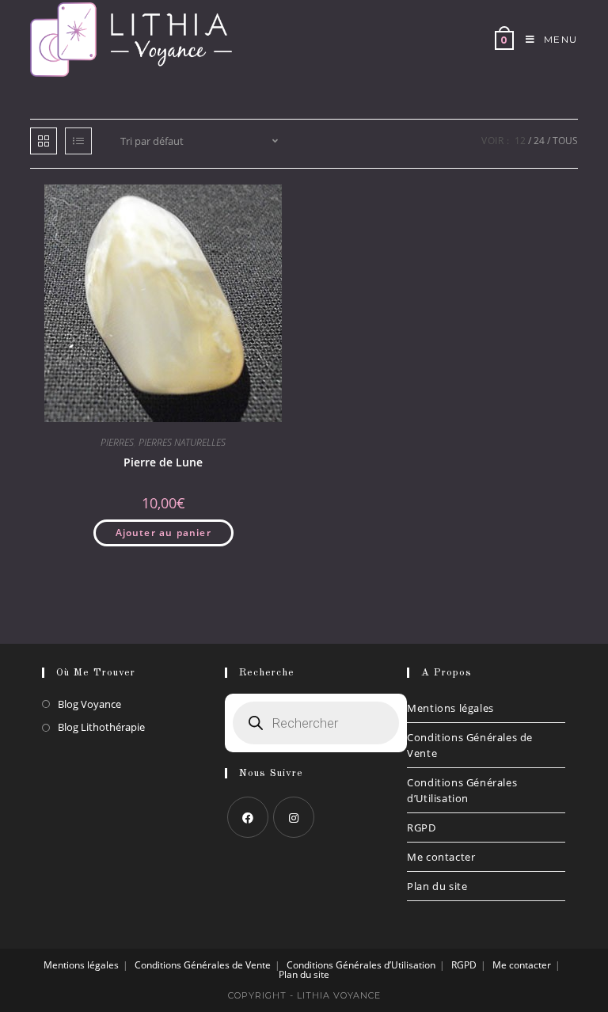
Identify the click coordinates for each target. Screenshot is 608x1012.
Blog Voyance (89, 704)
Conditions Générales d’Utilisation (462, 790)
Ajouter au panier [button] (163, 532)
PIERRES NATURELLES (182, 442)
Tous (565, 140)
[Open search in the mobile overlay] (316, 723)
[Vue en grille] (43, 140)
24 (539, 140)
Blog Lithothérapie (101, 727)
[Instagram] (293, 817)
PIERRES (117, 442)
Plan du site (437, 886)
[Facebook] (247, 817)
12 (520, 140)
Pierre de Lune (163, 462)
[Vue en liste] (78, 140)
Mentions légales (450, 708)
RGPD (421, 827)
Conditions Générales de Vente (470, 745)
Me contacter (441, 857)
